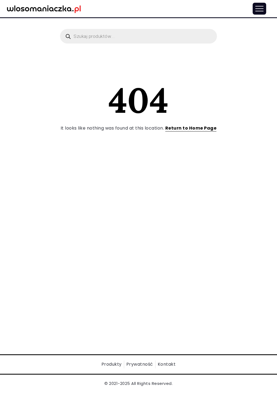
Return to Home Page (191, 128)
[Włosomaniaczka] (44, 8)
